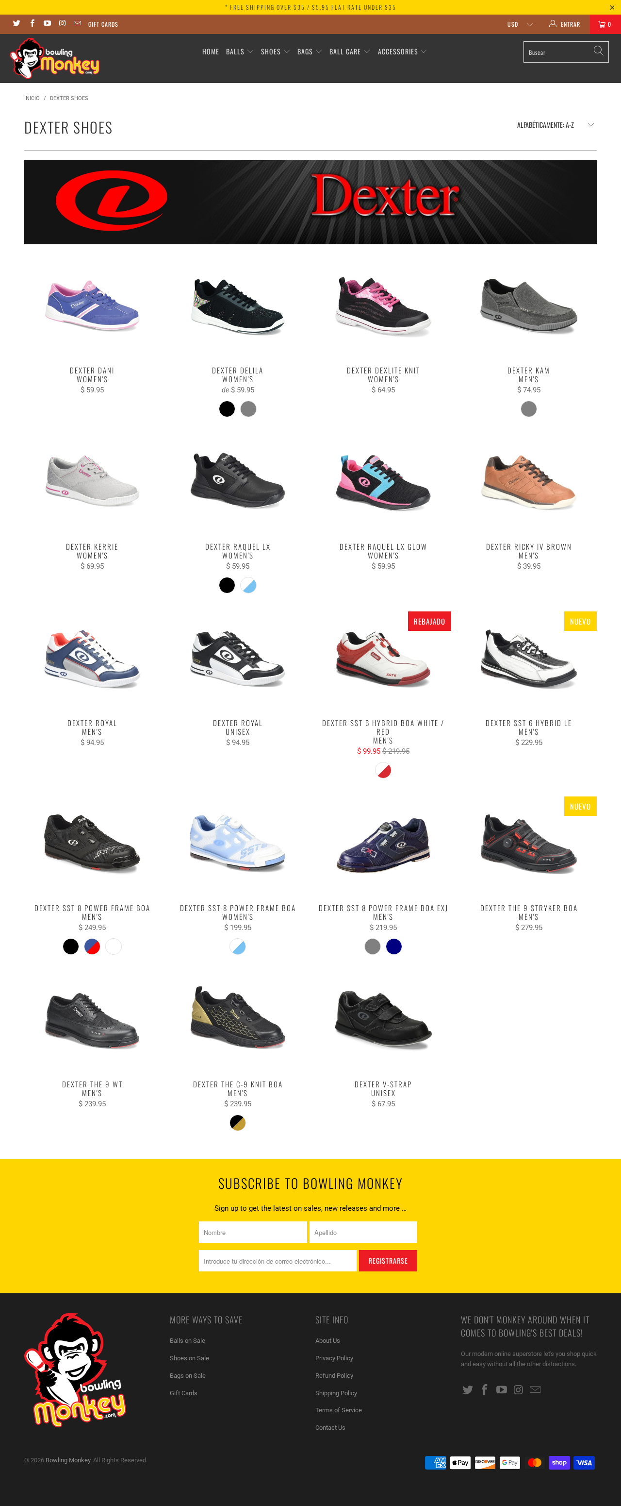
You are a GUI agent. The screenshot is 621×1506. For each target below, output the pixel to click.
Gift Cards (103, 24)
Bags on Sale (188, 1375)
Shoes (271, 51)
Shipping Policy (336, 1393)
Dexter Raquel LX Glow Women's (383, 483)
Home (210, 51)
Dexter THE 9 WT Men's (92, 1021)
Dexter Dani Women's (92, 307)
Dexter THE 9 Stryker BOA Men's (529, 845)
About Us (327, 1340)
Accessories (399, 51)
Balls (235, 51)
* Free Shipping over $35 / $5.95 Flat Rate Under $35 (310, 7)
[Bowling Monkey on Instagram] (62, 24)
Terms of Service (338, 1410)
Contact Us (330, 1427)
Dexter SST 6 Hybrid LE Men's (529, 660)
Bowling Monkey (68, 1460)
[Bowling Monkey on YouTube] (47, 24)
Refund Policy (334, 1375)
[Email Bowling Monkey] (77, 24)
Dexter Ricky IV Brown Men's (529, 483)
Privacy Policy (334, 1358)
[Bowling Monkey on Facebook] (31, 24)
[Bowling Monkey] (54, 58)
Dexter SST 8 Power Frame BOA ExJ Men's (383, 845)
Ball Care (345, 51)
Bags (305, 51)
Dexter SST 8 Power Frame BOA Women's (238, 845)
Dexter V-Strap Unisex (383, 1021)
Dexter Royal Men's (92, 660)
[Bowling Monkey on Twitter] (16, 24)
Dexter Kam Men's (529, 307)
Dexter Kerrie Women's (92, 483)
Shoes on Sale (189, 1358)
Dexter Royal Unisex (238, 660)
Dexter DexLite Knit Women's (383, 307)
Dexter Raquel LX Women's (238, 483)
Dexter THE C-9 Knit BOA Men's (238, 1021)
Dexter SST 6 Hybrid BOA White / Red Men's (383, 660)
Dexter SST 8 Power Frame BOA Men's (92, 845)
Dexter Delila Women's (238, 307)
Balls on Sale (187, 1340)
